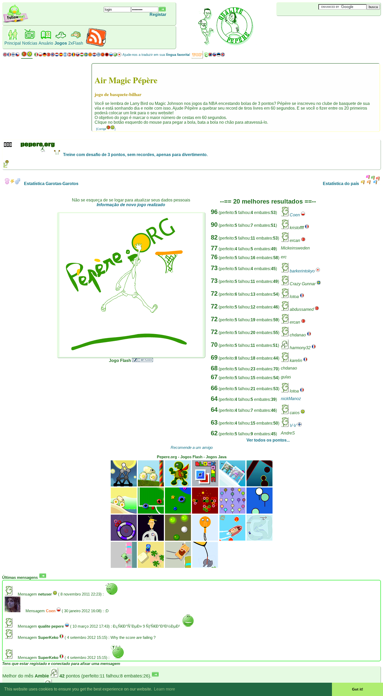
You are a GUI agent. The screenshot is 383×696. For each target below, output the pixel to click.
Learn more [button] (164, 689)
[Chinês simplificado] (103, 55)
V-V (293, 425)
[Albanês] (107, 55)
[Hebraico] (65, 55)
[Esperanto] (115, 55)
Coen (295, 215)
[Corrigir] (105, 128)
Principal (12, 43)
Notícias (29, 43)
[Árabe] (206, 55)
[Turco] (48, 55)
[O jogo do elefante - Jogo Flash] (205, 566)
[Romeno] (73, 55)
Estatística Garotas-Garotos (50, 183)
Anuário (46, 43)
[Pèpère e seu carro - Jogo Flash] (124, 566)
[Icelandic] (223, 55)
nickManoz (291, 398)
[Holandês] (57, 55)
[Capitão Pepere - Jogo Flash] (232, 539)
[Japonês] (119, 55)
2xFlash (75, 43)
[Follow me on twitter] (15, 22)
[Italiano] (36, 55)
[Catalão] (90, 55)
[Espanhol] (61, 55)
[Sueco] (86, 55)
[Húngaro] (82, 55)
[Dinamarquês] (69, 55)
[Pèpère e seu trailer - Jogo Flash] (151, 566)
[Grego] (98, 55)
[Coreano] (210, 55)
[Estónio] (219, 55)
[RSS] (96, 45)
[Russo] (111, 55)
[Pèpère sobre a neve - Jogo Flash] (259, 539)
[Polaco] (40, 55)
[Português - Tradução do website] (26, 56)
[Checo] (17, 55)
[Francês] (9, 55)
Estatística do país (341, 183)
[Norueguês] (53, 55)
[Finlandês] (13, 55)
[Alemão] (44, 55)
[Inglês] (5, 55)
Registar (158, 14)
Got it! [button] (357, 689)
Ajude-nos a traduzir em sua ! (156, 55)
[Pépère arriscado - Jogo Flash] (178, 566)
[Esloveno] (214, 55)
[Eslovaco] (78, 55)
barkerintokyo (302, 271)
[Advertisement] (307, 24)
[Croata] (94, 55)
